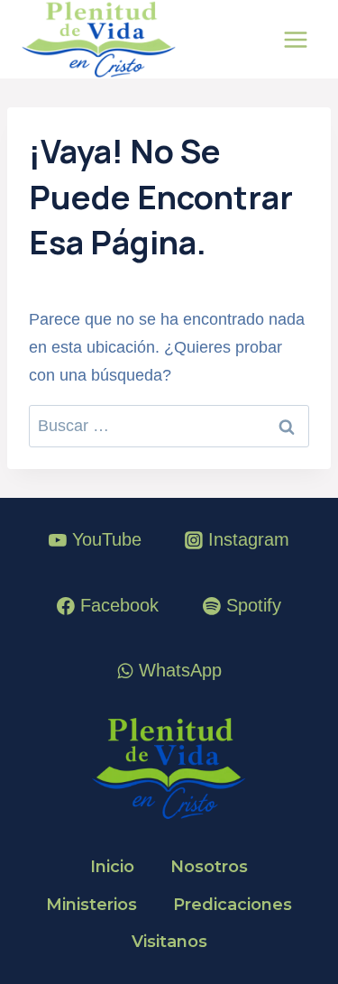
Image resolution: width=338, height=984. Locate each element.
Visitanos (169, 942)
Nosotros (209, 867)
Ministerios (91, 905)
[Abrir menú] (295, 39)
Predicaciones (232, 905)
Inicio (112, 867)
